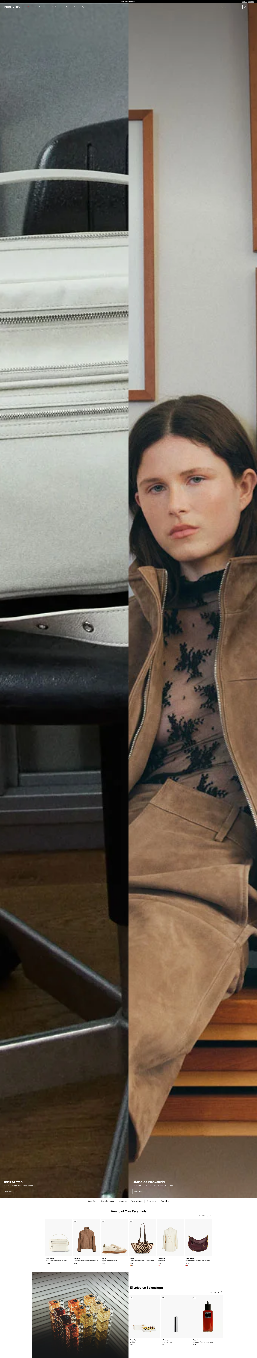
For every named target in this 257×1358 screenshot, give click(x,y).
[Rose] (159, 1265)
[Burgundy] (186, 1265)
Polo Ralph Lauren (107, 1201)
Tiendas (244, 1)
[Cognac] (187, 1265)
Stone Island (151, 1201)
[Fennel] (132, 1265)
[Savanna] (130, 1265)
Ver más (202, 1216)
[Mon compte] (245, 7)
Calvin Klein (165, 1201)
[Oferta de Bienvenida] (192, 600)
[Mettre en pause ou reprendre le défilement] (4, 1)
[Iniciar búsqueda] (219, 7)
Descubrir (8, 1191)
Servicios (251, 1)
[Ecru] (158, 1265)
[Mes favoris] (249, 7)
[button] (207, 1215)
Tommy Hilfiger (136, 1201)
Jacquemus (122, 1201)
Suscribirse (138, 1191)
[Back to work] (64, 600)
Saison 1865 (92, 1201)
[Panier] (252, 7)
